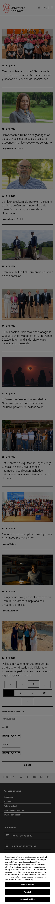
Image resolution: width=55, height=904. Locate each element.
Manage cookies (27, 884)
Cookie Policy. (29, 879)
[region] (27, 878)
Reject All (27, 892)
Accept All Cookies (27, 899)
